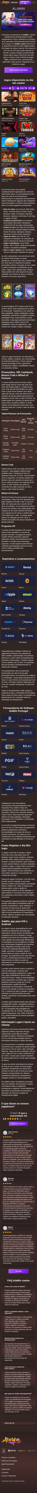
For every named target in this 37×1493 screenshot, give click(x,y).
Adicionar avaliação (18, 1123)
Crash (22, 88)
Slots (30, 88)
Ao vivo (13, 88)
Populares (5, 88)
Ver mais (18, 1271)
